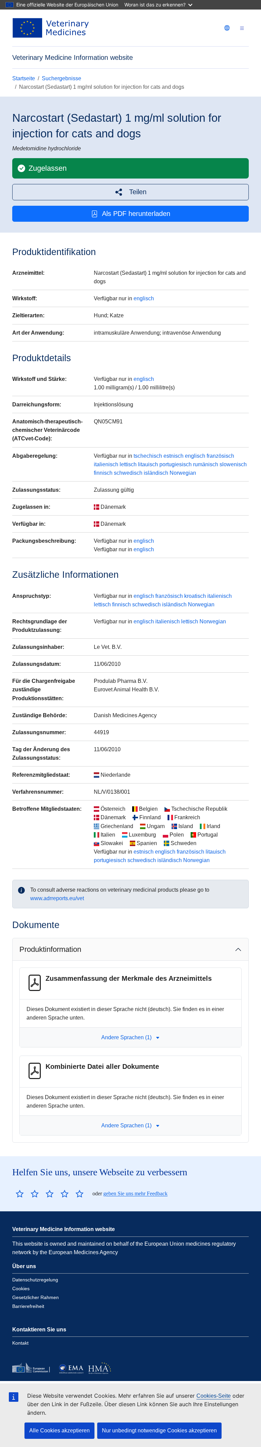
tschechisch (148, 456)
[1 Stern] (19, 1193)
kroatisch (195, 596)
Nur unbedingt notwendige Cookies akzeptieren (159, 1430)
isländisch (156, 473)
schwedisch (128, 473)
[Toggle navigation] (242, 28)
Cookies (21, 1288)
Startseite (23, 78)
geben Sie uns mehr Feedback (135, 1193)
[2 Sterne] (27, 1193)
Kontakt (20, 1343)
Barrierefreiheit (28, 1306)
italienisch (106, 464)
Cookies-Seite (213, 1396)
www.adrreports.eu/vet (57, 898)
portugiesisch (175, 464)
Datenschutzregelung (35, 1279)
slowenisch (233, 464)
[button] (130, 192)
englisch (144, 298)
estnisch (173, 456)
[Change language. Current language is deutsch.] (227, 28)
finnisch (103, 473)
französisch (220, 456)
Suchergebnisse (61, 78)
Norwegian (183, 473)
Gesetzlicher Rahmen (35, 1297)
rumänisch (205, 464)
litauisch (148, 464)
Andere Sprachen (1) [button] (126, 1037)
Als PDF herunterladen (136, 213)
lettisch (128, 464)
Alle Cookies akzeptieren (59, 1430)
